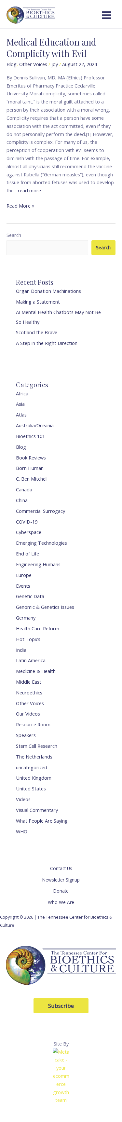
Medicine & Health (36, 671)
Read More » (20, 205)
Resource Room (33, 724)
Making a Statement (38, 301)
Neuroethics (29, 692)
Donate (61, 891)
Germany (25, 617)
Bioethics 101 (30, 436)
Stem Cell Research (36, 746)
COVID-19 (26, 521)
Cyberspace (28, 532)
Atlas (21, 414)
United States (31, 788)
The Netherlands (34, 756)
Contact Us (61, 868)
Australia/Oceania (35, 425)
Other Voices (33, 64)
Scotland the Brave (36, 332)
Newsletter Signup (61, 880)
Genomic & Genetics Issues (45, 607)
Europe (24, 575)
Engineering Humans (38, 564)
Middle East (28, 681)
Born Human (30, 468)
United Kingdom (33, 777)
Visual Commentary (37, 810)
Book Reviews (31, 457)
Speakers (26, 735)
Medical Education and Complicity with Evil (51, 48)
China (22, 500)
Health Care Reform (37, 628)
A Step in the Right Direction (46, 343)
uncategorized (31, 767)
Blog (12, 64)
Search (14, 235)
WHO (21, 831)
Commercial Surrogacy (40, 511)
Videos (23, 799)
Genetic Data (30, 596)
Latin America (31, 660)
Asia (20, 404)
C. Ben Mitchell (31, 478)
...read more (28, 190)
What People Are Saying (42, 820)
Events (23, 585)
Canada (24, 489)
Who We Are (61, 902)
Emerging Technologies (41, 543)
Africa (22, 393)
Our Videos (28, 713)
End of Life (27, 553)
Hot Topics (28, 639)
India (21, 650)
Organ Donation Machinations (48, 291)
